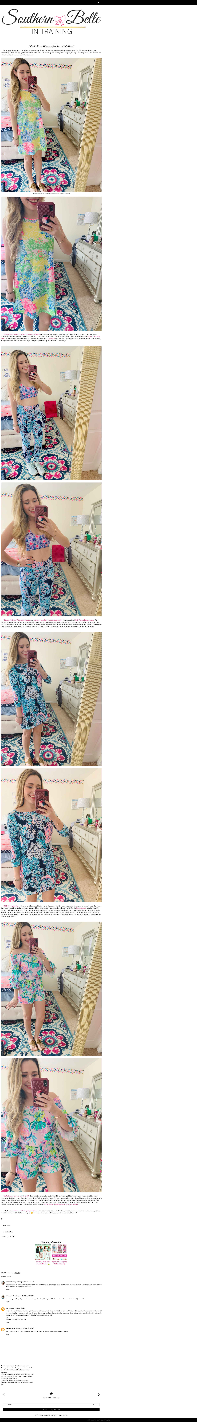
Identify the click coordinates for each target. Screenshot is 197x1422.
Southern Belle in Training (47, 1415)
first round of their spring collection (25, 1211)
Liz (7, 1308)
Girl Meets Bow (11, 1296)
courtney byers (10, 1328)
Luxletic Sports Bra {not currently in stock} (48, 620)
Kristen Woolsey (11, 1282)
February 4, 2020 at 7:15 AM (25, 1282)
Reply (7, 1289)
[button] (98, 2)
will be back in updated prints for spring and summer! (61, 1204)
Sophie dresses (81, 908)
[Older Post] (98, 1393)
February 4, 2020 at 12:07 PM (25, 1296)
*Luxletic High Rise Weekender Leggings (17, 620)
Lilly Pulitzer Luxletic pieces (84, 620)
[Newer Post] (3, 1393)
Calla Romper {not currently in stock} (16, 1196)
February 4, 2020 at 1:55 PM (17, 1308)
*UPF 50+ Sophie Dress (11, 906)
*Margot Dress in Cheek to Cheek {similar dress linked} (21, 334)
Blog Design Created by (98, 1420)
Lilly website (51, 338)
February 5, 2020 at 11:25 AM (24, 1328)
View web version (51, 1397)
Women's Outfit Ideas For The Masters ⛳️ (43, 1262)
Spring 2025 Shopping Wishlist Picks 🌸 (59, 1262)
